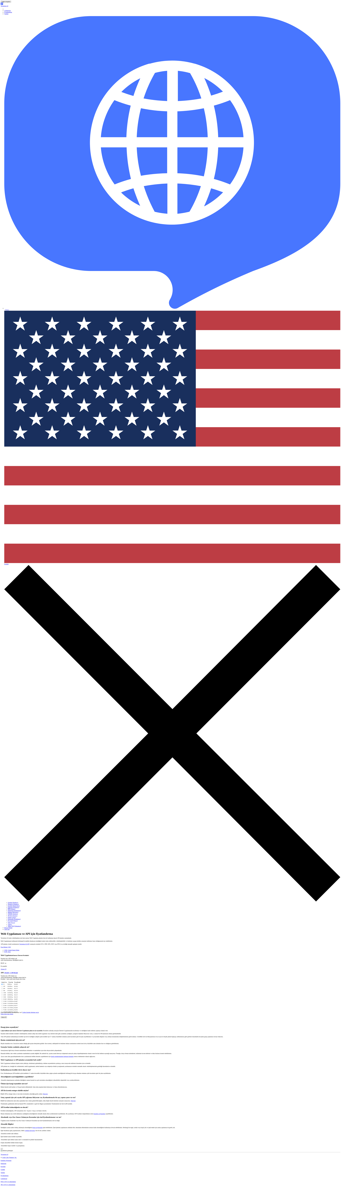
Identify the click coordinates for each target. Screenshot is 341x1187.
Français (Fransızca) (13, 907)
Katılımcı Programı (6, 1160)
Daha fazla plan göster (7, 1014)
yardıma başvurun (30, 1130)
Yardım (6, 14)
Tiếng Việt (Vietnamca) (14, 926)
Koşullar (3, 1166)
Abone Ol (3, 969)
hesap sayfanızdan (37, 1127)
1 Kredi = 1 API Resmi (11, 973)
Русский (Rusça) (13, 920)
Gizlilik (3, 1169)
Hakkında (3, 1163)
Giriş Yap (7, 929)
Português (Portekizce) (14, 919)
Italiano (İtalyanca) (13, 912)
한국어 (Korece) (12, 916)
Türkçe (10, 924)
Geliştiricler (7, 10)
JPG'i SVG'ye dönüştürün (8, 1184)
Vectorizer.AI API (24, 944)
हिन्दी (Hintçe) (11, 909)
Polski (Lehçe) (12, 917)
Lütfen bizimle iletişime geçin (30, 1012)
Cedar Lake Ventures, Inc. (9, 1157)
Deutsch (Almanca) (13, 904)
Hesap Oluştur (8, 928)
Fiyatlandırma (8, 12)
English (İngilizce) (13, 902)
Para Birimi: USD (6, 947)
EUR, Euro (7, 952)
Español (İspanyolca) (14, 906)
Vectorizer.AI (4, 1154)
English (6, 564)
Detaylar (45, 1094)
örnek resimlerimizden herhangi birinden (62, 1056)
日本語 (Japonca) (13, 914)
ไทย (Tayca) (11, 922)
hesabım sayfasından (99, 1114)
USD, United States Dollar (11, 950)
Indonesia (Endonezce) (14, 910)
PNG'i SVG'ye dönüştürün (8, 1181)
